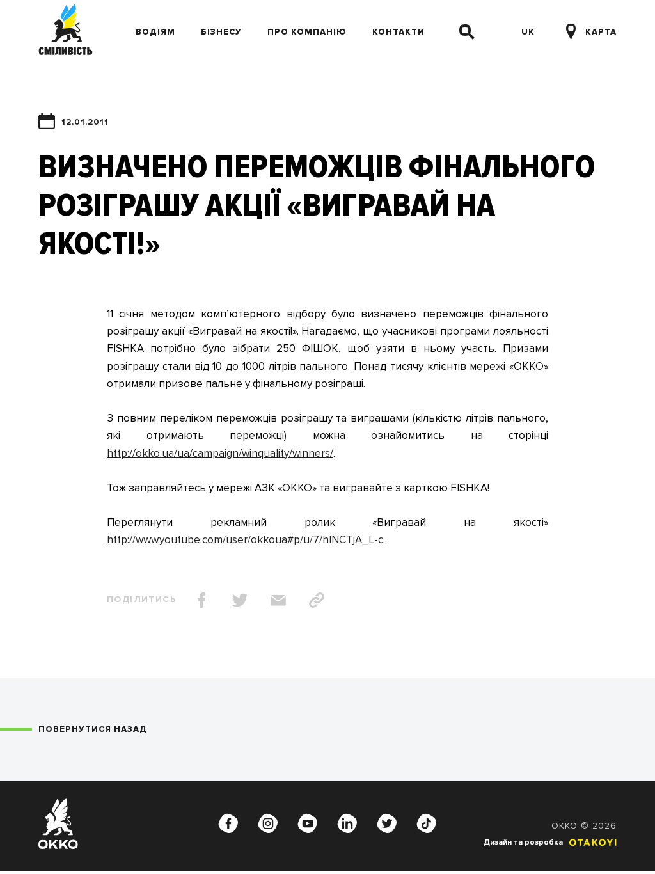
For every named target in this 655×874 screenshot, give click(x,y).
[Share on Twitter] (240, 600)
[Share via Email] (278, 600)
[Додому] (65, 32)
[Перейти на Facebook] (228, 823)
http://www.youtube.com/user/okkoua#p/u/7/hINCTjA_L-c (245, 539)
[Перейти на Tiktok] (426, 823)
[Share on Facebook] (201, 600)
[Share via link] (316, 600)
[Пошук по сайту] (467, 32)
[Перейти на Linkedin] (347, 823)
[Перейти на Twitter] (387, 823)
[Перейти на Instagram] (268, 823)
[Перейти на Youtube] (307, 823)
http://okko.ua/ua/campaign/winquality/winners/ (220, 453)
